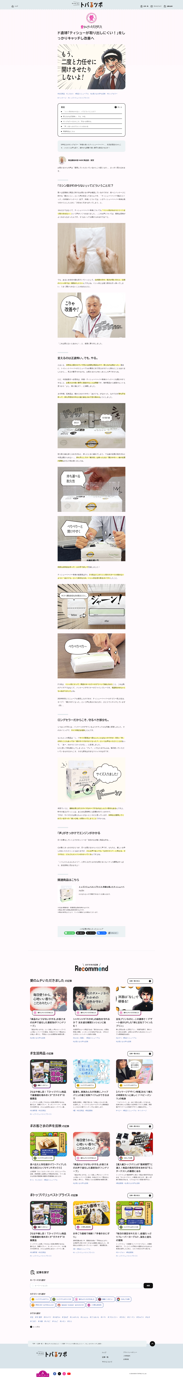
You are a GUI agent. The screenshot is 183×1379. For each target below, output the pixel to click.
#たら (69, 1321)
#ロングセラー (112, 94)
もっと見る (36, 1327)
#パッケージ (62, 98)
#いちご (47, 1321)
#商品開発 (89, 1110)
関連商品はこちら (69, 131)
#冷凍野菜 (33, 1110)
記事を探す (170, 6)
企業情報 (126, 1359)
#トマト (103, 1317)
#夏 (74, 1110)
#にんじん (84, 1317)
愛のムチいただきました (52, 1343)
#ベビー (119, 1110)
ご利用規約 (126, 1356)
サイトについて (158, 6)
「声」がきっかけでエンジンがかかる (75, 126)
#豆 (31, 1317)
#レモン (63, 1321)
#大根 (40, 1321)
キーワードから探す (38, 1280)
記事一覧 (146, 6)
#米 (74, 1249)
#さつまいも (94, 1317)
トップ (16, 6)
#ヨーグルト (120, 1252)
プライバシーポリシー (130, 1352)
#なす (147, 1317)
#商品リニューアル (82, 94)
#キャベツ (47, 1317)
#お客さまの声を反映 (97, 94)
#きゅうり (140, 1317)
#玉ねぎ (65, 1317)
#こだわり (70, 94)
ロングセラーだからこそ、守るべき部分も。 (78, 121)
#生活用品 (61, 94)
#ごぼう (33, 1321)
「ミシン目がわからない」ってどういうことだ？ (79, 111)
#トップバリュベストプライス (78, 98)
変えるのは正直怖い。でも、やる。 (75, 116)
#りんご (55, 1321)
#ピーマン (131, 1317)
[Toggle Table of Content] (118, 107)
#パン (32, 1180)
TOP (34, 1343)
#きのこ (122, 1317)
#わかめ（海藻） (79, 1038)
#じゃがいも (74, 1317)
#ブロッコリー (113, 1317)
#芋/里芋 (38, 1317)
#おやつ (119, 1038)
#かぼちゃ (56, 1317)
